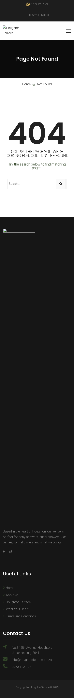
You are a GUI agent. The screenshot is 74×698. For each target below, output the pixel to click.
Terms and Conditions (21, 616)
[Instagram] (9, 551)
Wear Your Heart (17, 609)
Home (10, 588)
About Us (12, 595)
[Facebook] (5, 551)
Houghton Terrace (18, 602)
